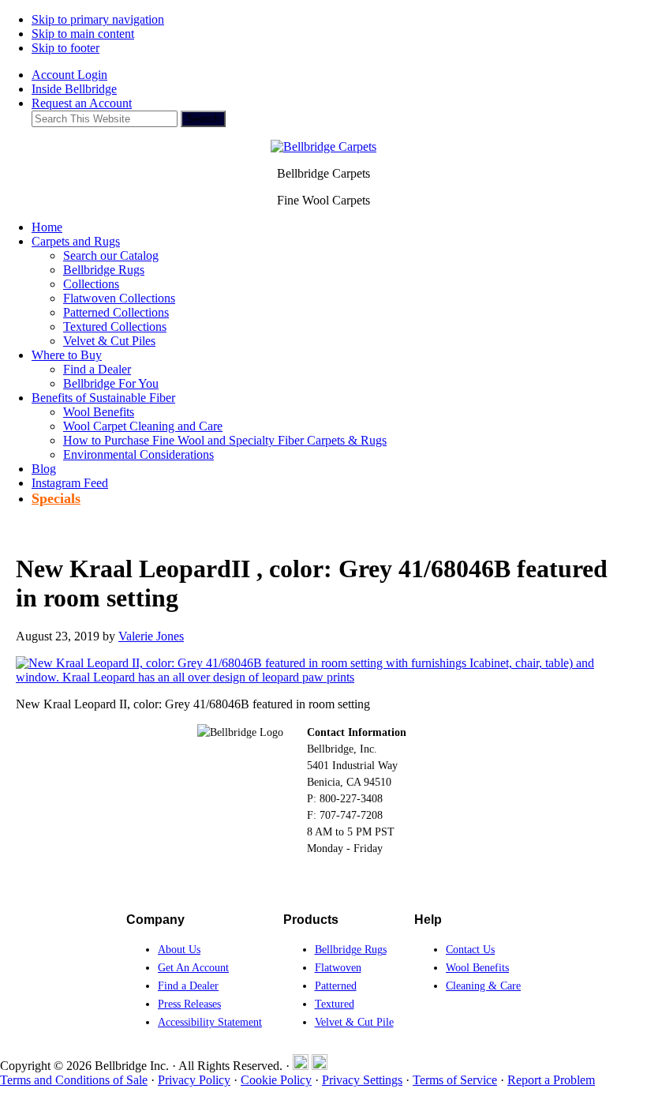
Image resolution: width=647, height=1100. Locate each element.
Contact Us (470, 949)
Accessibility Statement (210, 1022)
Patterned (336, 986)
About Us (179, 949)
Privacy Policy (194, 1080)
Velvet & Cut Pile (354, 1022)
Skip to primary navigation (98, 19)
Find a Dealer (188, 986)
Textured (334, 1004)
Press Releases (189, 1004)
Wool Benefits (477, 968)
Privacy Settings (362, 1080)
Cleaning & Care (483, 986)
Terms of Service (455, 1080)
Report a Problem (551, 1080)
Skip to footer (65, 47)
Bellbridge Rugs (351, 949)
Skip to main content (83, 33)
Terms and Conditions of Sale (74, 1080)
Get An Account (193, 968)
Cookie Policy (276, 1080)
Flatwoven (338, 968)
